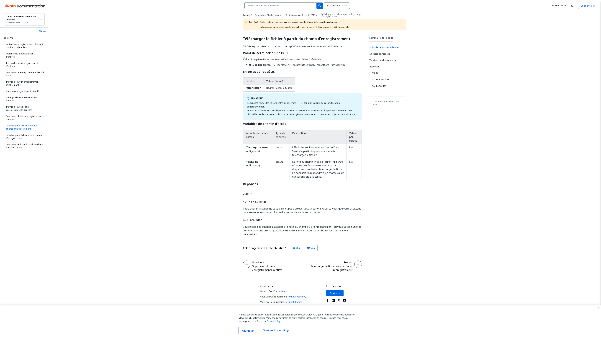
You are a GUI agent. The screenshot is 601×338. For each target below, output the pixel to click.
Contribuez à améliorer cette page (386, 103)
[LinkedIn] (333, 300)
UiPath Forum (295, 302)
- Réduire (42, 31)
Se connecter (588, 5)
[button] (24, 127)
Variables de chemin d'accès (264, 124)
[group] (280, 248)
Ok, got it (248, 331)
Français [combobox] (557, 5)
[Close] (598, 308)
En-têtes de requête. (259, 71)
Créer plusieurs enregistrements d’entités (22, 99)
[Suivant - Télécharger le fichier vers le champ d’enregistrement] (358, 264)
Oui (296, 248)
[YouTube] (344, 300)
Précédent (258, 262)
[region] (300, 321)
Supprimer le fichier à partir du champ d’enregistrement (25, 146)
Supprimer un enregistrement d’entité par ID (25, 74)
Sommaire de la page (381, 37)
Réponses (250, 184)
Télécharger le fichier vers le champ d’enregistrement (24, 136)
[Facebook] (327, 300)
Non (311, 248)
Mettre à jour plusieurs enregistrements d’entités (19, 108)
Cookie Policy (273, 321)
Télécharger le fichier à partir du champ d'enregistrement (341, 15)
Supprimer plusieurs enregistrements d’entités (25, 118)
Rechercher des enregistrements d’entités (22, 64)
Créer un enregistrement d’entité (22, 91)
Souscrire (335, 293)
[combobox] (281, 5)
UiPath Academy (297, 296)
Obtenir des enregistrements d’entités (21, 55)
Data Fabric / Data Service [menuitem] (268, 15)
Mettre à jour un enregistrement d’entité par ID (22, 83)
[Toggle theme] (572, 5)
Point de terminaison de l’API (265, 53)
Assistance (281, 291)
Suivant (348, 262)
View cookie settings (276, 330)
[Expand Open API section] (44, 38)
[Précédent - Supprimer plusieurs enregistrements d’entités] (246, 264)
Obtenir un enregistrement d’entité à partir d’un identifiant (24, 46)
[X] (338, 300)
